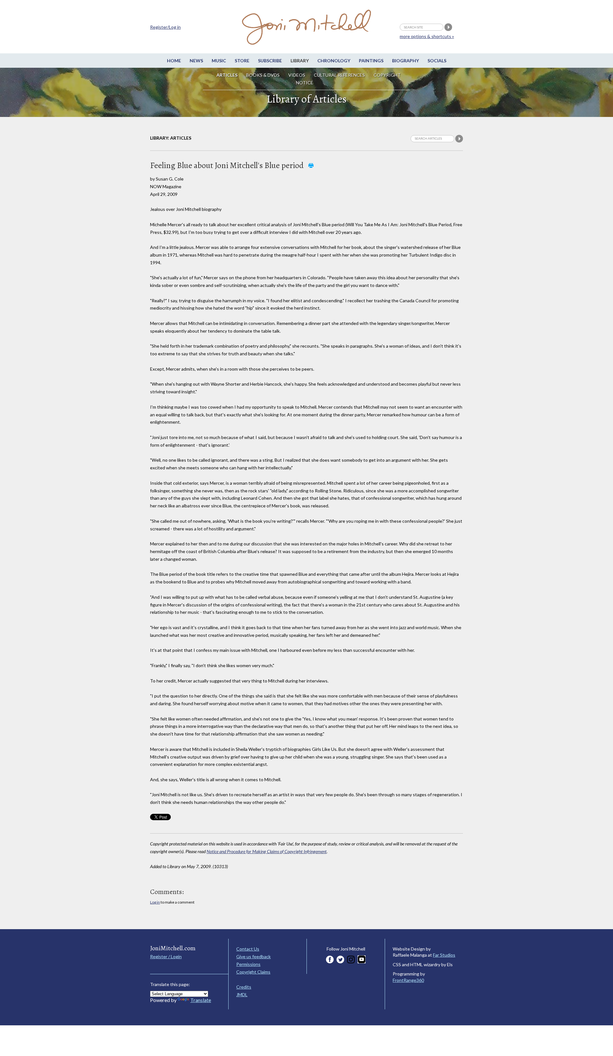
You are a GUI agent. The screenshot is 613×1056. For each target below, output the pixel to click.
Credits (243, 987)
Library (300, 60)
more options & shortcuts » (427, 36)
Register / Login (166, 956)
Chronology (333, 60)
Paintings (371, 60)
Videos (296, 75)
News (196, 60)
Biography (405, 60)
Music (219, 60)
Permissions (248, 964)
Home (174, 60)
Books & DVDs (263, 75)
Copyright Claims (253, 972)
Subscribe (270, 60)
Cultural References (339, 75)
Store (242, 60)
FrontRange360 (408, 980)
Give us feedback (253, 956)
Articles (227, 75)
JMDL (241, 994)
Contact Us (247, 949)
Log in (155, 902)
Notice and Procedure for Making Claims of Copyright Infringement (267, 851)
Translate (200, 1000)
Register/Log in (165, 27)
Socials (437, 60)
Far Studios (444, 955)
